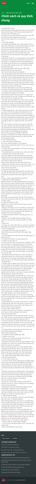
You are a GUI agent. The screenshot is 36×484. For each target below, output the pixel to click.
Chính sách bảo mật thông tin (10, 444)
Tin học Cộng (10, 480)
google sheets (6, 438)
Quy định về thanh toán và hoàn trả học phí (14, 452)
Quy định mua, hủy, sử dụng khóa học (12, 450)
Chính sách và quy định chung (10, 447)
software (14, 438)
